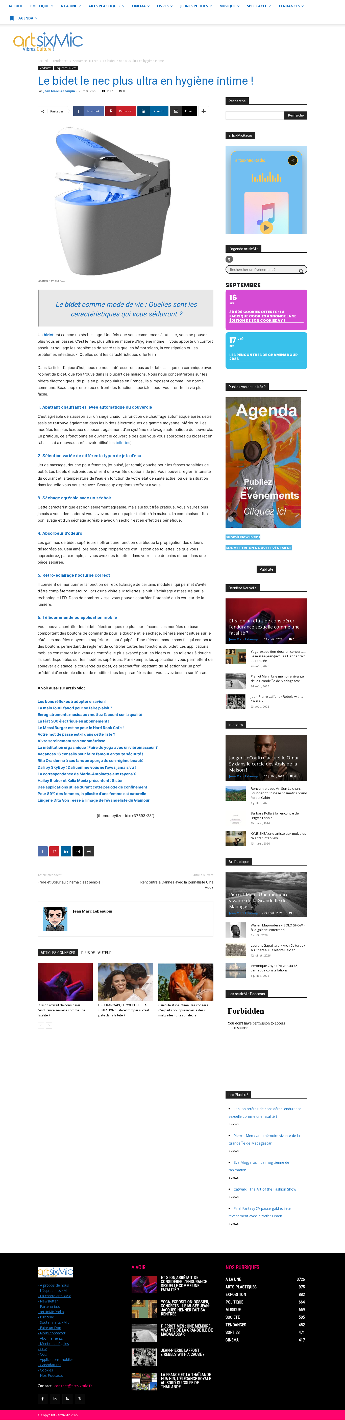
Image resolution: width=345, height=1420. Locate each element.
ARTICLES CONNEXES (58, 953)
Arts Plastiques (104, 6)
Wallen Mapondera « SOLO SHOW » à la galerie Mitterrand (278, 927)
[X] (80, 1399)
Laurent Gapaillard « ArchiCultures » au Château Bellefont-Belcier (278, 947)
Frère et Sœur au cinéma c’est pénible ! (70, 882)
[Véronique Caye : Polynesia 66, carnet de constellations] (236, 970)
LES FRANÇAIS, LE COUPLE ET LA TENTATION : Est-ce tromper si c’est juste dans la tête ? (123, 1010)
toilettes (122, 442)
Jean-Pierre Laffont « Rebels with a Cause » (183, 1352)
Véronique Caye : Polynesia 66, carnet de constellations (274, 967)
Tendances (289, 6)
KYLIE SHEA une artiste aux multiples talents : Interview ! (278, 835)
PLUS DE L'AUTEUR (96, 953)
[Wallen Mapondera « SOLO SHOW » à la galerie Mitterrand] (236, 930)
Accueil (16, 6)
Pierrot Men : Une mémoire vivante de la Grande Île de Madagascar (277, 678)
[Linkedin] (66, 851)
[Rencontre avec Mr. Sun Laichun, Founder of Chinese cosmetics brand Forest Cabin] (236, 793)
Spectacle (257, 6)
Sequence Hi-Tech (85, 61)
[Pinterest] (54, 851)
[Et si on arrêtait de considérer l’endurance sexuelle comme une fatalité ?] (65, 982)
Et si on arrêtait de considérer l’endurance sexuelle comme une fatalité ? (61, 1010)
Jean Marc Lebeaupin (59, 91)
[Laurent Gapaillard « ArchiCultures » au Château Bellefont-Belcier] (236, 950)
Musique (227, 6)
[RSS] (67, 1399)
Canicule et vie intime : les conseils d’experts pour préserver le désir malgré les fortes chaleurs (183, 1010)
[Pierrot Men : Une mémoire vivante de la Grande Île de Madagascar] (236, 681)
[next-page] (49, 1025)
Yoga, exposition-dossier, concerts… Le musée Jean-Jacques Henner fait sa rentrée (278, 656)
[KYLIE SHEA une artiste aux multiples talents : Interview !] (236, 838)
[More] (203, 111)
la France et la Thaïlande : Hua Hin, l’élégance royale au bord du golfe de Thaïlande (187, 1380)
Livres (163, 6)
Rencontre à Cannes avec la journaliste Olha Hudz (176, 885)
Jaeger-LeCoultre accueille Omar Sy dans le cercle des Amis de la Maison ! (264, 764)
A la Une (69, 6)
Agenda (25, 18)
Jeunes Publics (194, 6)
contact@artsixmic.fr (73, 1386)
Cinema (139, 6)
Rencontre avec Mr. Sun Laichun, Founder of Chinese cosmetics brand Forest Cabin (279, 793)
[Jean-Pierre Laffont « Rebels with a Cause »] (236, 701)
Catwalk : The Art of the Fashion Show (265, 1189)
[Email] (77, 851)
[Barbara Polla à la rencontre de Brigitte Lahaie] (236, 818)
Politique (39, 6)
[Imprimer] (89, 851)
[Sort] (229, 259)
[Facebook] (43, 851)
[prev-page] (41, 1025)
